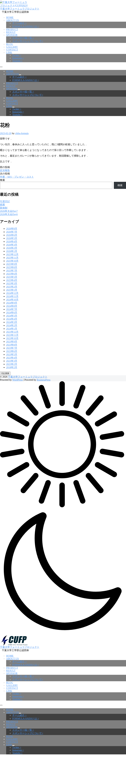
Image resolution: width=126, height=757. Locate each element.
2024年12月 (12, 293)
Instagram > (18, 58)
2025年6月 (11, 273)
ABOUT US (12, 20)
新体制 (3, 208)
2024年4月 (11, 319)
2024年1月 (11, 328)
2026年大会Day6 (9, 214)
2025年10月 (12, 261)
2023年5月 (11, 354)
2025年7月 (11, 270)
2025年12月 (12, 254)
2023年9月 (11, 341)
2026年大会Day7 (9, 211)
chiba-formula (22, 133)
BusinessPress (43, 379)
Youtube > (17, 60)
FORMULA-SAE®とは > (25, 26)
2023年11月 (12, 335)
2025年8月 (11, 267)
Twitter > (16, 55)
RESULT (11, 32)
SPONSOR (12, 35)
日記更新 (5, 373)
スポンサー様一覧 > (23, 38)
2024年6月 (11, 312)
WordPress (17, 379)
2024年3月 (11, 322)
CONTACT (12, 49)
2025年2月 (11, 286)
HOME (10, 17)
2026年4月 (11, 241)
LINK (9, 52)
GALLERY (12, 47)
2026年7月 (11, 232)
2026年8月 (11, 228)
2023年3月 (11, 361)
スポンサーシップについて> (27, 41)
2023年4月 (11, 357)
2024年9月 (11, 303)
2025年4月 (11, 280)
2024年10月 (12, 299)
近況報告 (5, 170)
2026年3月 (11, 244)
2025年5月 (11, 277)
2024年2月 (11, 325)
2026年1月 (11, 251)
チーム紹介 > (19, 23)
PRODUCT (12, 29)
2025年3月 (11, 283)
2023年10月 (12, 338)
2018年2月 (11, 367)
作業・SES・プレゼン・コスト (17, 176)
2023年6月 (11, 351)
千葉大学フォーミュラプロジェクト (19, 8)
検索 (2, 180)
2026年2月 (11, 248)
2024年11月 (12, 296)
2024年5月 (11, 315)
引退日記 (5, 201)
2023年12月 (12, 332)
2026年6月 (11, 235)
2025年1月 (11, 290)
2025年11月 (12, 257)
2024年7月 (11, 309)
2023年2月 (11, 364)
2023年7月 (11, 348)
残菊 (2, 204)
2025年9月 (11, 264)
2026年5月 (11, 238)
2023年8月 (11, 344)
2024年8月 (11, 306)
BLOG (9, 44)
